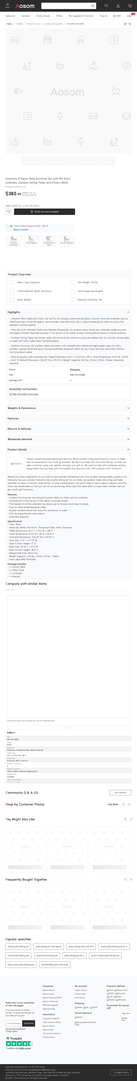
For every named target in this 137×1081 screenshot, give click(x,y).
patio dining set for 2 (74, 955)
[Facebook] (7, 996)
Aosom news (48, 994)
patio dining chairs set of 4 (81, 946)
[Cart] (130, 6)
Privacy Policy (11, 1031)
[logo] (25, 6)
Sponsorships (49, 1009)
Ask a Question (120, 792)
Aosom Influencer (50, 1001)
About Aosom (49, 990)
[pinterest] (25, 996)
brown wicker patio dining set (105, 955)
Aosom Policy (48, 1026)
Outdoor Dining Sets (53, 24)
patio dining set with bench (49, 946)
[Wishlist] (106, 6)
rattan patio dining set (18, 946)
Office (59, 16)
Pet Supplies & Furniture (81, 16)
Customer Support (51, 1018)
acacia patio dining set (47, 955)
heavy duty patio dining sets (21, 964)
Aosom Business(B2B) (52, 998)
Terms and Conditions (15, 1029)
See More (113, 804)
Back (9, 24)
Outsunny (75, 369)
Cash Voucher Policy (52, 1022)
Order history (81, 990)
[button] (68, 312)
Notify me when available (46, 212)
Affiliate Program (50, 1005)
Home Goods (43, 16)
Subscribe (28, 1023)
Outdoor (25, 16)
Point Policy (80, 998)
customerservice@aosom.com (42, 1070)
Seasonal (10, 16)
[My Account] (118, 5)
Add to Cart (68, 727)
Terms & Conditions (52, 1033)
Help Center (48, 1030)
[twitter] (31, 996)
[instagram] (13, 996)
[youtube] (19, 996)
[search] (92, 6)
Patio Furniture (34, 24)
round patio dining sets (18, 955)
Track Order (80, 994)
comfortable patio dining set (54, 964)
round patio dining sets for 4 (114, 946)
